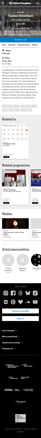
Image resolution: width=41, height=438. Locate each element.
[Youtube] (35, 303)
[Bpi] (13, 367)
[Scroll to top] (36, 433)
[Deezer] (20, 303)
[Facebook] (13, 294)
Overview (11, 44)
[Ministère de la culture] (20, 418)
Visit (3, 44)
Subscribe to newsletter (20, 311)
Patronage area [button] (7, 348)
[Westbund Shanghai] (29, 391)
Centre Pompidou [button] (8, 330)
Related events (24, 44)
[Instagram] (5, 294)
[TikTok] (35, 294)
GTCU (20, 429)
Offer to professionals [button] (10, 336)
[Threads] (20, 294)
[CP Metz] (15, 379)
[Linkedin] (5, 303)
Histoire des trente (24, 35)
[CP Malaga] (27, 379)
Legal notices (8, 429)
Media (34, 44)
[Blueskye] (28, 294)
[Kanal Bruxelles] (14, 391)
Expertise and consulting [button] (11, 342)
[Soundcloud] (28, 303)
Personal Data (27, 429)
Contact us (20, 318)
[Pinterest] (13, 303)
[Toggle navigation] (37, 3)
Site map (15, 429)
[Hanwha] (20, 404)
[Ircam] (29, 367)
